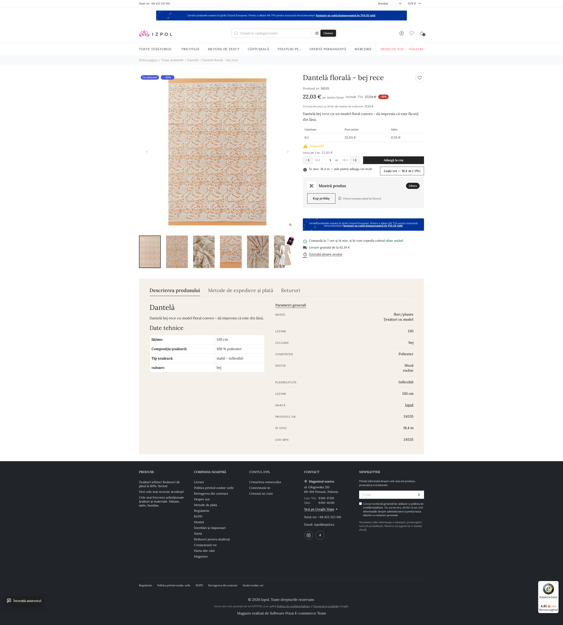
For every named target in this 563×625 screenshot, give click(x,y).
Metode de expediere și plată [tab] (240, 290)
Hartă (198, 533)
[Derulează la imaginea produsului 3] (204, 252)
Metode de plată (205, 505)
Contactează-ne (205, 545)
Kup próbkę (321, 198)
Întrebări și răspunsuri (210, 528)
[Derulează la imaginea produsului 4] (231, 252)
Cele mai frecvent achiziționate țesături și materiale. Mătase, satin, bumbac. (161, 501)
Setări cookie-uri (253, 585)
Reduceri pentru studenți (212, 539)
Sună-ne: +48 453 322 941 (154, 3)
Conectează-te (259, 488)
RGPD (198, 516)
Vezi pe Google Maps (319, 509)
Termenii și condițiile (326, 606)
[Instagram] (308, 535)
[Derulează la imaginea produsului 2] (177, 252)
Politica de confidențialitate (293, 606)
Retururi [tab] (290, 290)
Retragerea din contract (211, 493)
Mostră (199, 522)
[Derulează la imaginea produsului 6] (285, 252)
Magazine (201, 556)
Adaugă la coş (393, 160)
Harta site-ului (204, 551)
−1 (308, 160)
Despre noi (202, 499)
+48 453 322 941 (329, 517)
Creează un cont (261, 493)
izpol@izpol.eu (324, 524)
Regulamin (201, 511)
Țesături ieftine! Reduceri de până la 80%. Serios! (159, 484)
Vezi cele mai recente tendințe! (161, 492)
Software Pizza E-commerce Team (298, 613)
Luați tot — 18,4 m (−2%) (402, 171)
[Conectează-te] (401, 33)
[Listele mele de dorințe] (412, 33)
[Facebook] (320, 535)
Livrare (199, 482)
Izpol (409, 405)
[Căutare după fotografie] (317, 33)
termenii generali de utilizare (390, 503)
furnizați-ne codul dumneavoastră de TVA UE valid (345, 15)
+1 (355, 160)
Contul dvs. (259, 472)
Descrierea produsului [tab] (175, 290)
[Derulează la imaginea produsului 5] (258, 252)
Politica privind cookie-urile (214, 488)
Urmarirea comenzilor (265, 482)
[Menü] (556, 583)
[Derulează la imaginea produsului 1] (150, 252)
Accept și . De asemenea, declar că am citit (393, 509)
